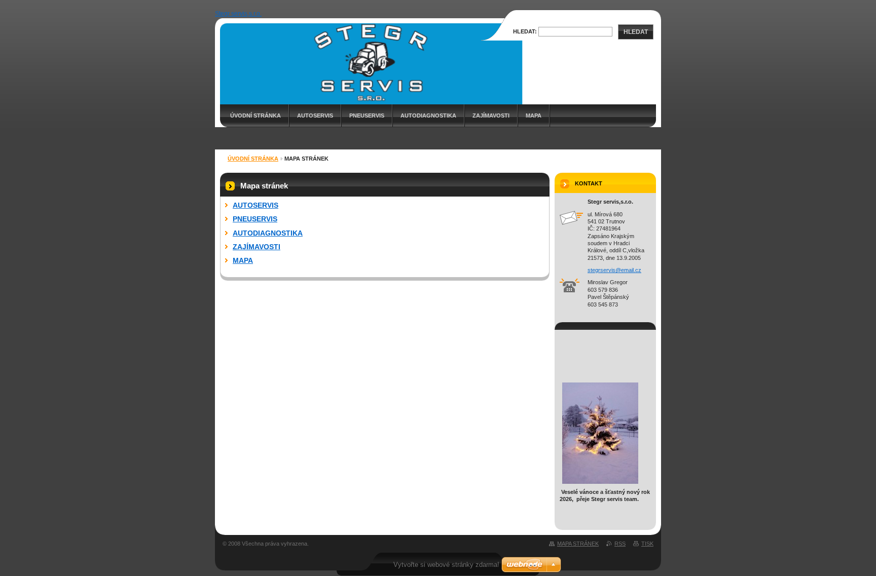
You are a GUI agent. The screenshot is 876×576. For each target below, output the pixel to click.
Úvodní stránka (255, 115)
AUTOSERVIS (315, 115)
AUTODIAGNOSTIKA (428, 115)
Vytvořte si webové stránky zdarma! (446, 564)
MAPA (533, 115)
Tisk (647, 544)
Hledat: (525, 31)
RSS (620, 544)
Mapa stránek (578, 544)
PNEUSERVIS (366, 115)
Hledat (636, 31)
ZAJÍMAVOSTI (490, 115)
